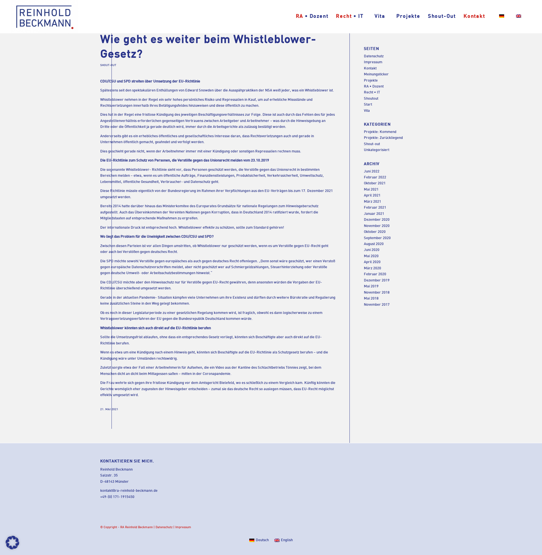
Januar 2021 (374, 214)
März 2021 (372, 202)
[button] (12, 542)
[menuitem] (312, 16)
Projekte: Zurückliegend (383, 138)
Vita (367, 111)
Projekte (371, 80)
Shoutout (371, 98)
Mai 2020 (371, 256)
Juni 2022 (371, 171)
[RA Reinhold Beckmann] (44, 16)
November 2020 (377, 226)
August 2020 (374, 244)
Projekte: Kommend (380, 132)
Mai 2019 (371, 286)
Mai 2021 (371, 189)
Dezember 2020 (377, 220)
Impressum (373, 62)
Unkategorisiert (376, 150)
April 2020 (372, 262)
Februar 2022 (375, 177)
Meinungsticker (376, 74)
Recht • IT (372, 92)
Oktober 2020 (375, 232)
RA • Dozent (374, 86)
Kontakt (370, 68)
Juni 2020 (371, 250)
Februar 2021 (375, 207)
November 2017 (377, 305)
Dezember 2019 (377, 280)
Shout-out (108, 65)
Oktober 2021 (375, 183)
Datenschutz (374, 56)
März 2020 (372, 268)
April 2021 (372, 195)
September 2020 (377, 238)
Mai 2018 (371, 298)
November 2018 (377, 292)
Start (368, 104)
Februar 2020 (375, 274)
